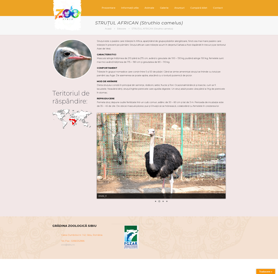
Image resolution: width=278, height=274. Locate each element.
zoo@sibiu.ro (68, 244)
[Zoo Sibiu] (67, 16)
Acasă (108, 28)
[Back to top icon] (264, 268)
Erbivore (121, 28)
